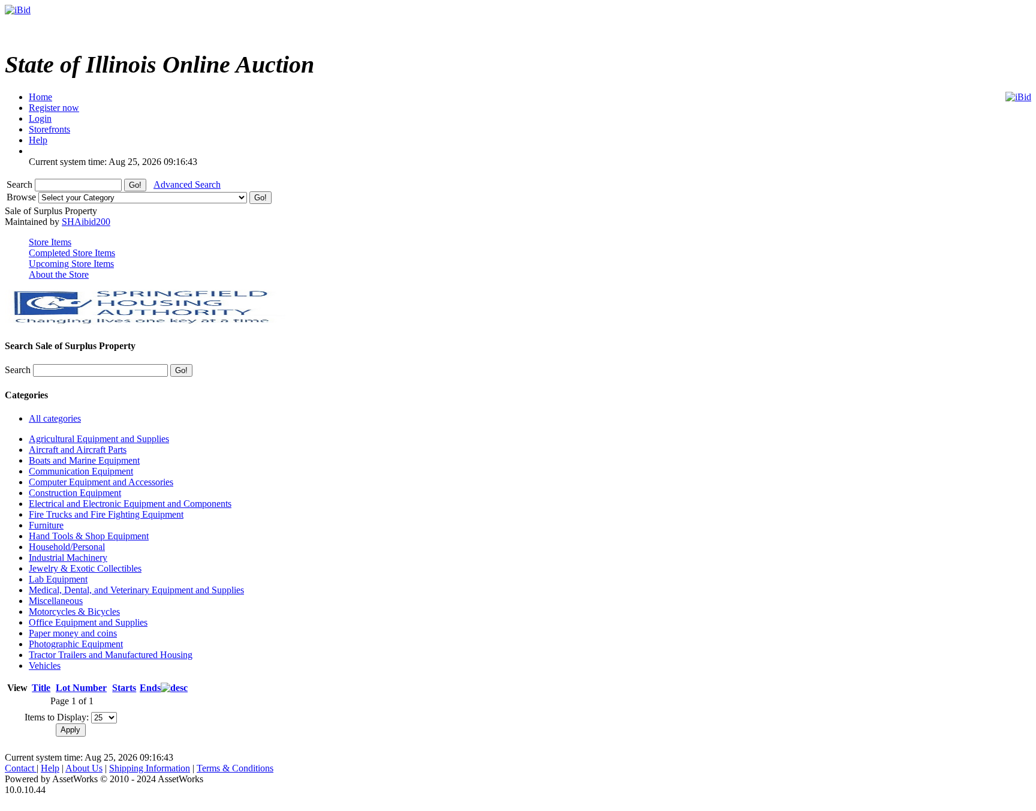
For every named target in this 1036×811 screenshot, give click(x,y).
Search (21, 184)
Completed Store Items (72, 253)
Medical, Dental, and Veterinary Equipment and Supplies (136, 590)
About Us (84, 768)
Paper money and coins (73, 633)
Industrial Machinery (68, 557)
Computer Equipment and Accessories (101, 482)
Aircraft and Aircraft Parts (78, 449)
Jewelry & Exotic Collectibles (85, 568)
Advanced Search (187, 184)
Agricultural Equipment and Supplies (99, 439)
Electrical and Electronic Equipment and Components (130, 503)
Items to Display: (57, 717)
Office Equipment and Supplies (88, 622)
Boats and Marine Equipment (84, 460)
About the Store (59, 274)
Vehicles (45, 665)
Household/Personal (67, 547)
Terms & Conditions (235, 768)
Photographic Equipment (76, 644)
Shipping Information (149, 768)
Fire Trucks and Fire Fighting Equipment (106, 514)
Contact (21, 768)
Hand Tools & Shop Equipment (89, 536)
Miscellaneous (56, 601)
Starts (124, 688)
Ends (150, 688)
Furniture (46, 525)
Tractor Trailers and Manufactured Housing (110, 655)
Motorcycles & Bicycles (74, 611)
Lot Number (81, 688)
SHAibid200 (86, 222)
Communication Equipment (81, 471)
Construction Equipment (75, 493)
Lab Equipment (58, 579)
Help (50, 768)
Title (41, 688)
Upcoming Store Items (71, 264)
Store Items (50, 242)
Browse (22, 197)
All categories (55, 418)
